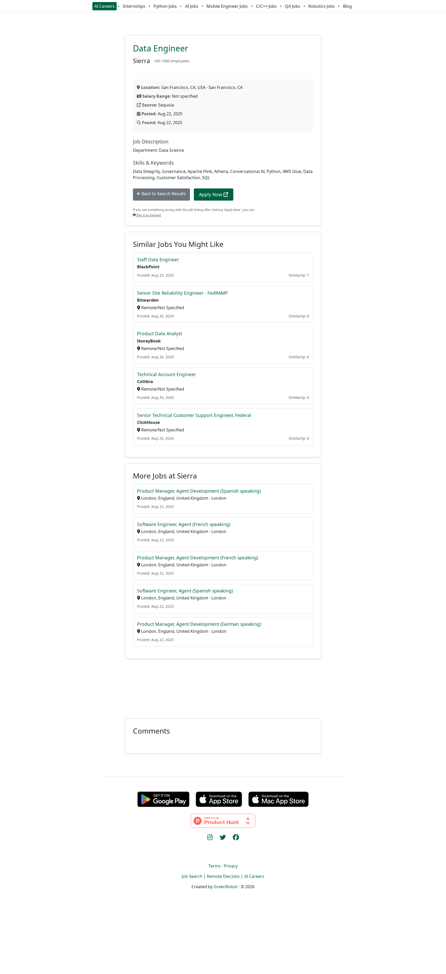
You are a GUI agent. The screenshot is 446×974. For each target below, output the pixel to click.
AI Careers (104, 6)
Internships (134, 6)
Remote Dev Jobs (223, 876)
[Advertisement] (223, 685)
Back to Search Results (163, 193)
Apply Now (211, 194)
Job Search (192, 876)
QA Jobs (292, 6)
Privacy (231, 866)
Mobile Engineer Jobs (227, 6)
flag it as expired (148, 215)
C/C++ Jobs (266, 6)
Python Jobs (165, 6)
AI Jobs (191, 6)
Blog (347, 6)
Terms (215, 866)
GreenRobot (226, 886)
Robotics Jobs (321, 6)
